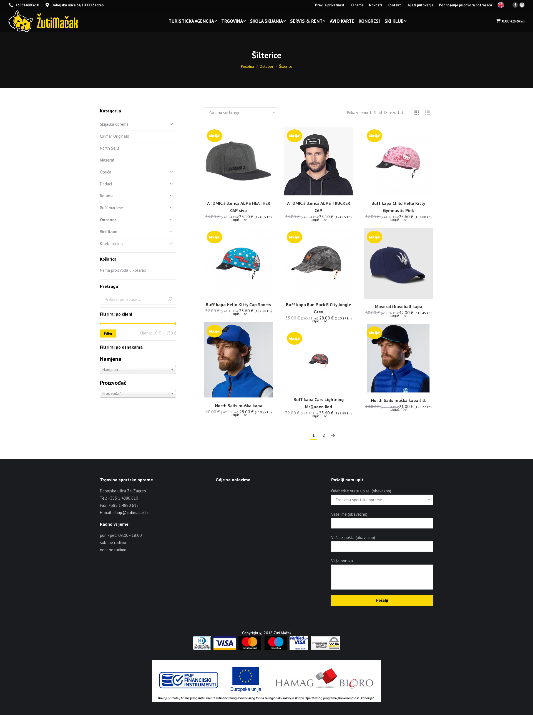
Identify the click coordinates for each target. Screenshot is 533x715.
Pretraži (170, 299)
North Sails (110, 148)
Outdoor (108, 219)
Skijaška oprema (114, 124)
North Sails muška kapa (238, 405)
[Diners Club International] (202, 648)
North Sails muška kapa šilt (398, 400)
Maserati (107, 160)
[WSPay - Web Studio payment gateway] (326, 648)
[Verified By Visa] (299, 648)
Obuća (105, 172)
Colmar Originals (114, 136)
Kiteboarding (111, 243)
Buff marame (111, 207)
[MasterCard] (249, 648)
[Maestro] (275, 648)
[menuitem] (330, 5)
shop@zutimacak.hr (131, 512)
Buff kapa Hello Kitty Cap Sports (238, 304)
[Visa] (224, 648)
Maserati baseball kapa (398, 306)
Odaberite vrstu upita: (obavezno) (361, 491)
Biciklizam (108, 231)
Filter (108, 333)
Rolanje (107, 195)
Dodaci (106, 184)
